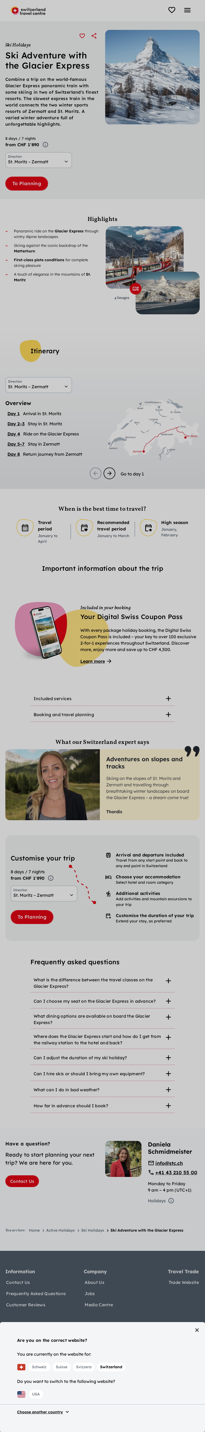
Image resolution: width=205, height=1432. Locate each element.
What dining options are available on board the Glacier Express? (92, 1019)
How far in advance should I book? (71, 1105)
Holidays (157, 1200)
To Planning (26, 183)
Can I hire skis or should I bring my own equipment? (89, 1073)
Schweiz (39, 1366)
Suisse (61, 1366)
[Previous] (95, 473)
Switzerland (111, 1366)
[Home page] (28, 10)
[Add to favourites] (82, 36)
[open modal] (135, 289)
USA (36, 1394)
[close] (197, 1330)
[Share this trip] (94, 36)
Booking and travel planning (64, 714)
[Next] (109, 473)
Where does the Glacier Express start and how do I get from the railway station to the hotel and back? (97, 1039)
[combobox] (39, 162)
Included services (53, 698)
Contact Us (22, 1181)
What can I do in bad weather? (67, 1089)
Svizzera (84, 1366)
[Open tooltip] (45, 144)
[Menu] (187, 10)
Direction (15, 156)
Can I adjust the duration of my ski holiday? (80, 1057)
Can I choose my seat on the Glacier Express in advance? (95, 1001)
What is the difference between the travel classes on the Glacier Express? (93, 983)
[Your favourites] (171, 10)
